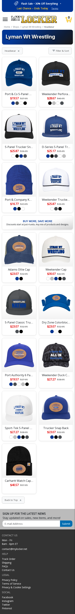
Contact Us (8, 570)
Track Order (8, 559)
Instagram (7, 601)
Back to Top (13, 500)
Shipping (6, 562)
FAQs (5, 566)
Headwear (12, 50)
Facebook (7, 597)
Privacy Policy (9, 580)
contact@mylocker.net (14, 549)
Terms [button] (54, 8)
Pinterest (7, 608)
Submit (66, 523)
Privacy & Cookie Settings (16, 587)
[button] (5, 19)
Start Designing (19, 84)
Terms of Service (11, 583)
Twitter (6, 604)
